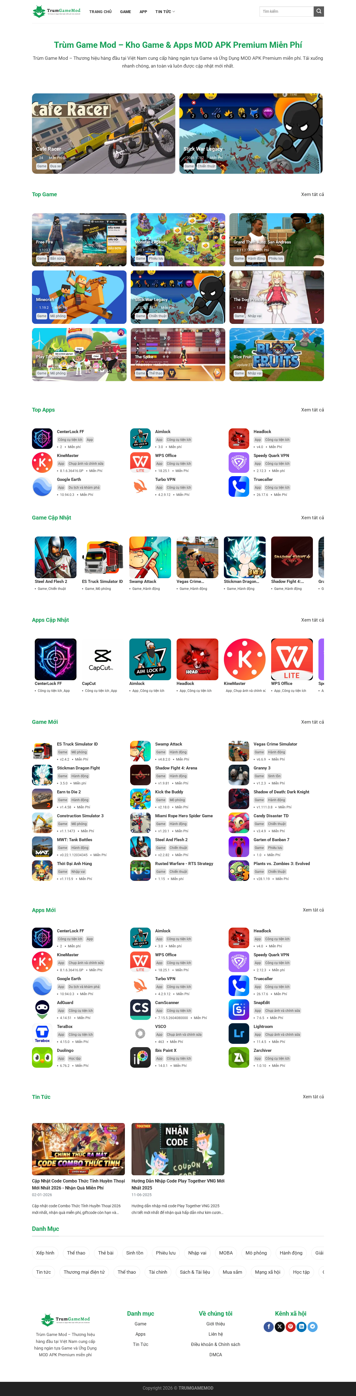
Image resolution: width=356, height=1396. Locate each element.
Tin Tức (140, 1344)
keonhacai (80, 1372)
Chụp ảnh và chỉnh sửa (86, 464)
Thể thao (155, 373)
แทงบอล (66, 1372)
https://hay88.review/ (220, 1372)
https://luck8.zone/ (251, 1372)
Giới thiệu (215, 1324)
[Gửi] (319, 11)
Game (41, 166)
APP (143, 11)
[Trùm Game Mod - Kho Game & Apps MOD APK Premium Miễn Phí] (56, 11)
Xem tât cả (312, 194)
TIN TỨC (163, 11)
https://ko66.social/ (188, 1372)
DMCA (215, 1354)
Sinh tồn (274, 776)
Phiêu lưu (156, 258)
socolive (95, 1372)
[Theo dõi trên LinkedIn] (301, 1327)
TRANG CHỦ (100, 11)
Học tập (75, 1058)
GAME (125, 11)
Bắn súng (57, 258)
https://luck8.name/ (281, 1372)
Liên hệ (216, 1334)
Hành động (256, 258)
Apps (140, 1334)
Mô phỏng (58, 316)
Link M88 (149, 1372)
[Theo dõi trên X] (280, 1327)
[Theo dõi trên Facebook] (269, 1327)
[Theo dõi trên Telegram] (313, 1327)
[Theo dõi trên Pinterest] (291, 1327)
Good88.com (112, 1372)
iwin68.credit (132, 1372)
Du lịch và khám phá (84, 488)
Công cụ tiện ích (70, 440)
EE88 (161, 1372)
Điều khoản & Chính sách (215, 1344)
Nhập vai (254, 316)
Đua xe (55, 166)
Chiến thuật (206, 166)
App (90, 440)
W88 (168, 1372)
